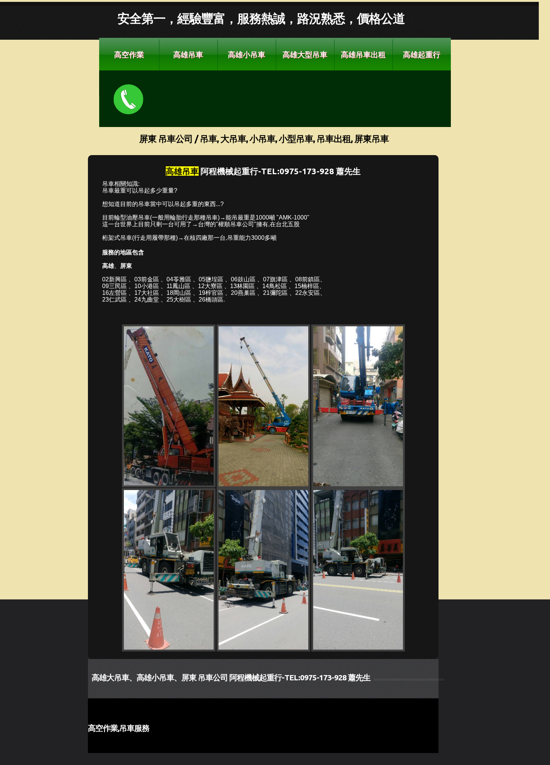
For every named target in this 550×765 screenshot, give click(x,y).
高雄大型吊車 (304, 54)
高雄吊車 (188, 54)
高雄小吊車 (246, 54)
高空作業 (129, 54)
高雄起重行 (421, 54)
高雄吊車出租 (363, 54)
